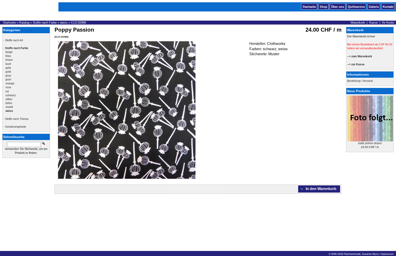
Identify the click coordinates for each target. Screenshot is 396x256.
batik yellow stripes (370, 143)
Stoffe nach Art (14, 40)
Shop (323, 6)
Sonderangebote (15, 126)
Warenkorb (358, 22)
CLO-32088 (78, 22)
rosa (8, 87)
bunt (8, 64)
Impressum (387, 254)
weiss (64, 22)
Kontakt (388, 6)
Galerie (374, 6)
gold (8, 71)
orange (10, 83)
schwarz (11, 95)
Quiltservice (356, 6)
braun (9, 59)
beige (9, 52)
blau (8, 56)
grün (8, 79)
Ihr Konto (388, 22)
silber (9, 99)
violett (9, 107)
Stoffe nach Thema (16, 119)
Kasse (373, 22)
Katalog (24, 22)
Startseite (309, 6)
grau (8, 75)
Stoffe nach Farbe (45, 22)
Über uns (337, 6)
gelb (8, 67)
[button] (319, 189)
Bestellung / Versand (360, 81)
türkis (9, 103)
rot (7, 91)
